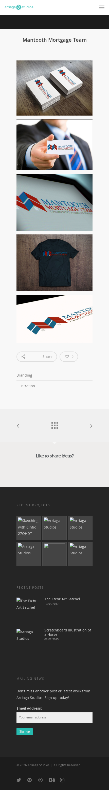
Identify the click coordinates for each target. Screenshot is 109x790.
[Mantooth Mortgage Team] (54, 528)
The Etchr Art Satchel (62, 599)
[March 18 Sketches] (28, 528)
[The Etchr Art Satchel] (29, 610)
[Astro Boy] (28, 554)
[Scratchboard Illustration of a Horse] (29, 641)
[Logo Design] (80, 528)
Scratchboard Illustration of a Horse (67, 632)
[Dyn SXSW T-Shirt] (54, 554)
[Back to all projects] (54, 424)
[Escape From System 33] (80, 554)
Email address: (29, 708)
